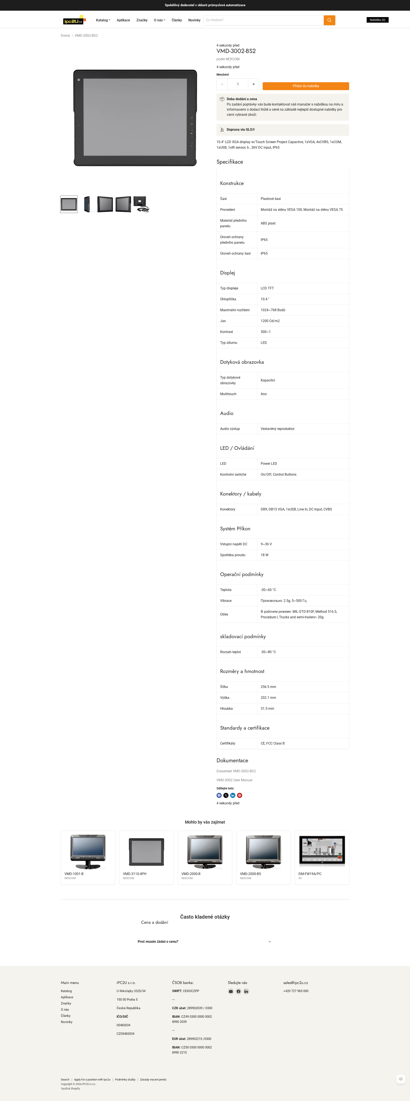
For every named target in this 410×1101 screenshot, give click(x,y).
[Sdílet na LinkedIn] (232, 795)
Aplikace (123, 20)
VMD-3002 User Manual (234, 780)
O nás (158, 20)
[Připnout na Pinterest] (239, 795)
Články (177, 20)
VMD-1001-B (73, 874)
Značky (142, 20)
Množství (223, 74)
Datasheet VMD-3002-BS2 (236, 771)
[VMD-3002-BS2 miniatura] (68, 204)
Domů (65, 36)
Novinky (194, 20)
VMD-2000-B (191, 874)
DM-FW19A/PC (310, 874)
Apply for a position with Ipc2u (92, 1079)
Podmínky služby (125, 1079)
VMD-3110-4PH (134, 874)
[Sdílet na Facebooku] (219, 795)
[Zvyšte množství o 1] (253, 84)
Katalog (102, 20)
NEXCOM (233, 59)
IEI (300, 878)
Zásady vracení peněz (153, 1079)
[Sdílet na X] (225, 795)
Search (65, 1079)
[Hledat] (329, 20)
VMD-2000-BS (250, 874)
